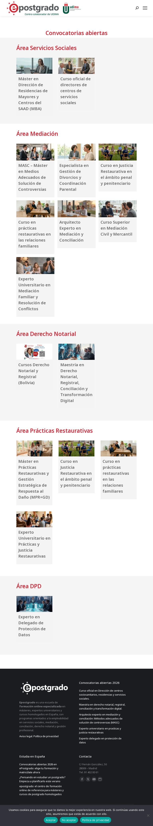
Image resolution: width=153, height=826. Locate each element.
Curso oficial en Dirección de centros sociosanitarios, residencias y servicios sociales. (102, 694)
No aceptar (69, 820)
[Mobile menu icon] (146, 8)
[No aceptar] (148, 815)
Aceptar (51, 820)
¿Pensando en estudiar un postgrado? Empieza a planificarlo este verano (42, 779)
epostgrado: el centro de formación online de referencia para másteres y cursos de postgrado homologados (41, 790)
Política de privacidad (95, 820)
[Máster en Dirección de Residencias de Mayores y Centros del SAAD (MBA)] (34, 66)
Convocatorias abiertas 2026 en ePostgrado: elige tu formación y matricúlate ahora (38, 768)
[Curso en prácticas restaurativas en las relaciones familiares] (35, 208)
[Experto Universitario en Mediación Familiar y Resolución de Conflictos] (35, 265)
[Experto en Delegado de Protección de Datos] (34, 604)
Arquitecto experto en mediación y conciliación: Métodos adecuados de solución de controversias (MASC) (101, 718)
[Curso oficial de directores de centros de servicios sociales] (76, 66)
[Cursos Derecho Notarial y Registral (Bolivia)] (34, 352)
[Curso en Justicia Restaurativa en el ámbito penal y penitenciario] (118, 152)
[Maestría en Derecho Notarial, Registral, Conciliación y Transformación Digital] (76, 352)
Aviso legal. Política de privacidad (39, 736)
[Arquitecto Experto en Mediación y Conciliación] (76, 208)
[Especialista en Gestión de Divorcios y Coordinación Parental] (76, 152)
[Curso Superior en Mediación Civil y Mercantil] (118, 208)
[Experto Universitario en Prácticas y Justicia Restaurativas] (34, 519)
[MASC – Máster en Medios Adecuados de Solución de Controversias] (35, 152)
